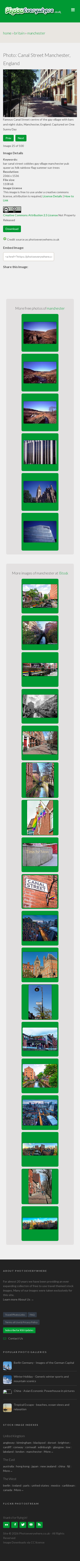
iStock (63, 573)
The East (9, 1459)
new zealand (48, 1466)
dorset (52, 1442)
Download (12, 229)
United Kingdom (14, 1436)
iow (68, 1447)
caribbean (68, 1485)
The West (9, 1479)
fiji (68, 1466)
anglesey (9, 1442)
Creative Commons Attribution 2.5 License (30, 215)
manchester (36, 33)
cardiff (7, 1447)
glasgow (58, 1447)
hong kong (23, 1466)
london (20, 1451)
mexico (55, 1485)
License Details (52, 196)
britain (19, 33)
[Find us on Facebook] (14, 1525)
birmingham (24, 1442)
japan (35, 1466)
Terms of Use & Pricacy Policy (21, 1322)
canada (8, 1490)
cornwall (30, 1447)
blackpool (39, 1442)
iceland (16, 1485)
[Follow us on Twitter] (22, 1525)
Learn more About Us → (18, 1299)
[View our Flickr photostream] (6, 1525)
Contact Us (15, 1338)
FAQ (32, 1314)
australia (8, 1466)
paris (26, 1485)
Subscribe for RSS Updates (19, 1330)
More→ (49, 1451)
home (7, 33)
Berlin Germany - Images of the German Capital (44, 1362)
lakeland (8, 1451)
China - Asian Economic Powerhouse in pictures (44, 1390)
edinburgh (44, 1447)
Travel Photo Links (15, 1314)
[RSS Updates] (39, 1525)
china (61, 1466)
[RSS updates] (31, 1525)
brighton (63, 1442)
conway (18, 1447)
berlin (6, 1485)
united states (40, 1485)
